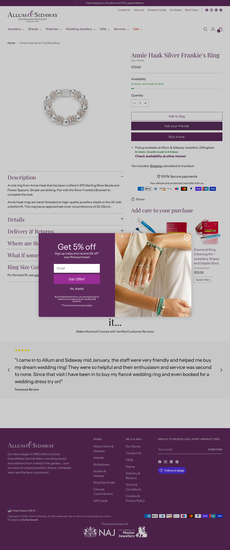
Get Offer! (77, 279)
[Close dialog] (187, 237)
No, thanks (77, 288)
